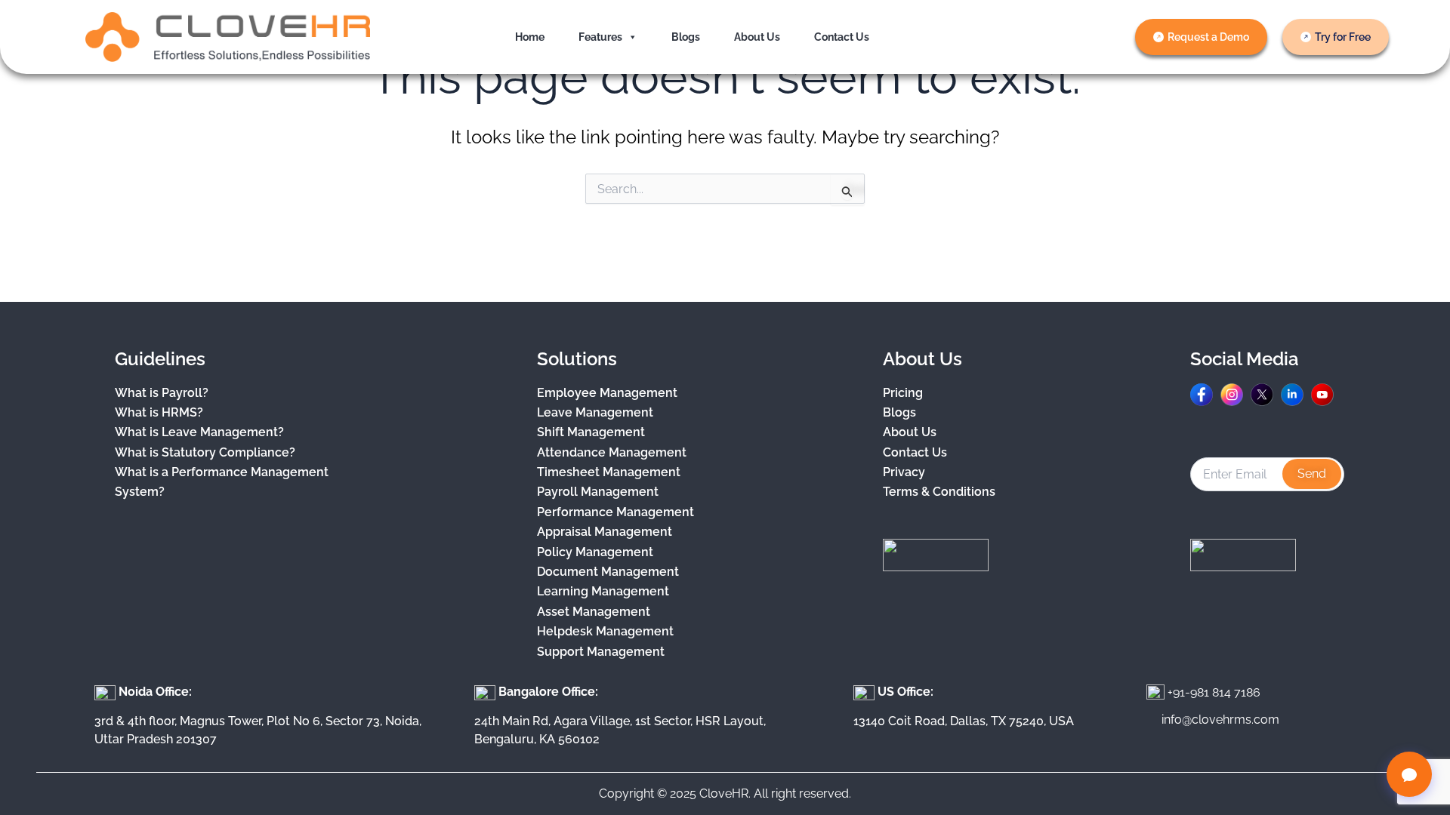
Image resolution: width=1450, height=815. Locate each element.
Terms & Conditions (939, 491)
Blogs (685, 37)
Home (530, 37)
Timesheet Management (608, 472)
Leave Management (595, 412)
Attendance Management (611, 452)
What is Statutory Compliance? (205, 452)
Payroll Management (598, 491)
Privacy (904, 472)
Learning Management (603, 591)
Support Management (601, 651)
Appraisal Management (604, 531)
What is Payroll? (161, 393)
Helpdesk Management (605, 631)
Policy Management (595, 552)
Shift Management (591, 432)
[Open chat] (1409, 774)
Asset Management (593, 611)
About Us (757, 37)
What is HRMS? (159, 412)
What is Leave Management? (199, 432)
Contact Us (841, 37)
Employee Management (607, 393)
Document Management (608, 571)
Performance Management (615, 512)
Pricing (903, 393)
